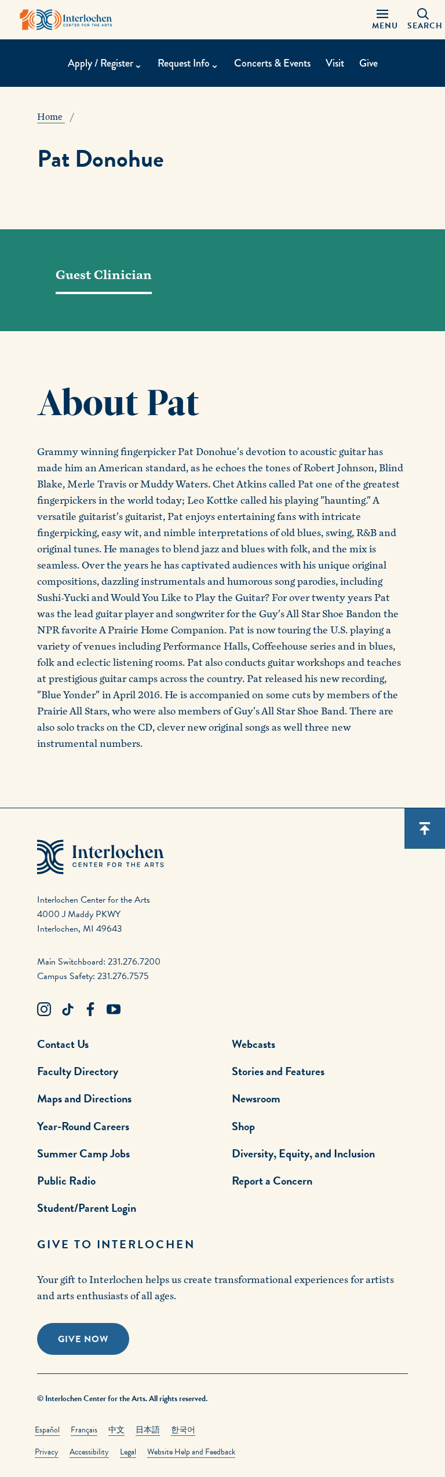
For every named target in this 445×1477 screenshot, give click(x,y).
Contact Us (63, 1044)
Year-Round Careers (83, 1126)
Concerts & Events (272, 63)
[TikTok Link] (67, 1009)
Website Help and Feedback (191, 1452)
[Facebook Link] (90, 1009)
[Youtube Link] (114, 1009)
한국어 (183, 1430)
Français (84, 1430)
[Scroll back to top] (424, 828)
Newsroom (256, 1098)
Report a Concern (272, 1180)
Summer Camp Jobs (83, 1153)
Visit (335, 63)
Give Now (83, 1339)
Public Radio (66, 1180)
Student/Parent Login (86, 1207)
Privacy (47, 1452)
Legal (128, 1452)
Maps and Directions (84, 1098)
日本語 (148, 1430)
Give (368, 63)
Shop (243, 1126)
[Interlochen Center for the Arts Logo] (66, 19)
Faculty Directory (77, 1071)
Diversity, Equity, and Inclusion (303, 1153)
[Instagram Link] (44, 1009)
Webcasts (253, 1044)
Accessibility (89, 1452)
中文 (116, 1430)
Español (47, 1430)
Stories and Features (278, 1071)
